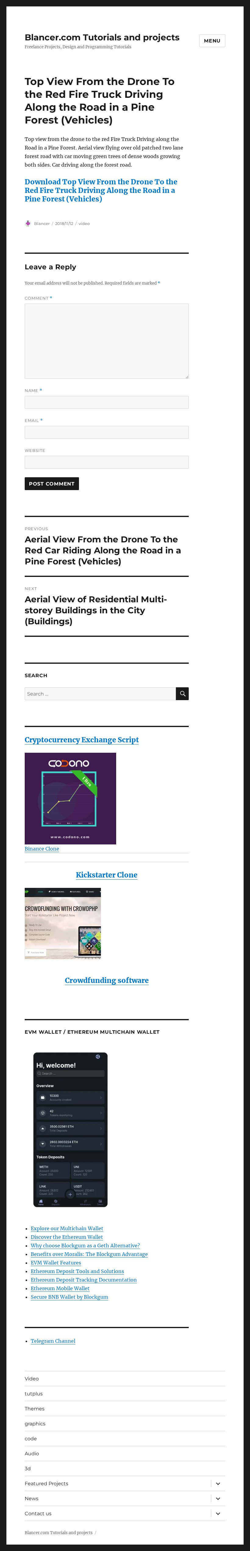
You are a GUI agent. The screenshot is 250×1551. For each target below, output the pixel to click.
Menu (212, 41)
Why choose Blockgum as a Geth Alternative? (85, 1246)
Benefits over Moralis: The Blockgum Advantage (89, 1254)
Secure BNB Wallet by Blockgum (69, 1297)
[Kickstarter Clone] (107, 923)
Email (34, 420)
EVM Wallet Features (56, 1263)
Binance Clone (42, 849)
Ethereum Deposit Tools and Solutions (77, 1271)
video (84, 223)
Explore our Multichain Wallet (67, 1228)
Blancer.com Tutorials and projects (102, 37)
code (31, 1439)
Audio (32, 1454)
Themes (35, 1409)
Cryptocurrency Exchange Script (82, 739)
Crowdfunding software (107, 980)
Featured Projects (46, 1483)
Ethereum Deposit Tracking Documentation (84, 1280)
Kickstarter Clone (107, 874)
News (31, 1498)
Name (33, 390)
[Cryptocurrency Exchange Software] (107, 798)
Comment (38, 298)
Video (32, 1379)
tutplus (34, 1394)
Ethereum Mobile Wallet (60, 1288)
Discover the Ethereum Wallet (67, 1237)
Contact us (38, 1513)
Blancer (42, 223)
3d (28, 1469)
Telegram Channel (53, 1341)
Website (35, 450)
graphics (35, 1424)
